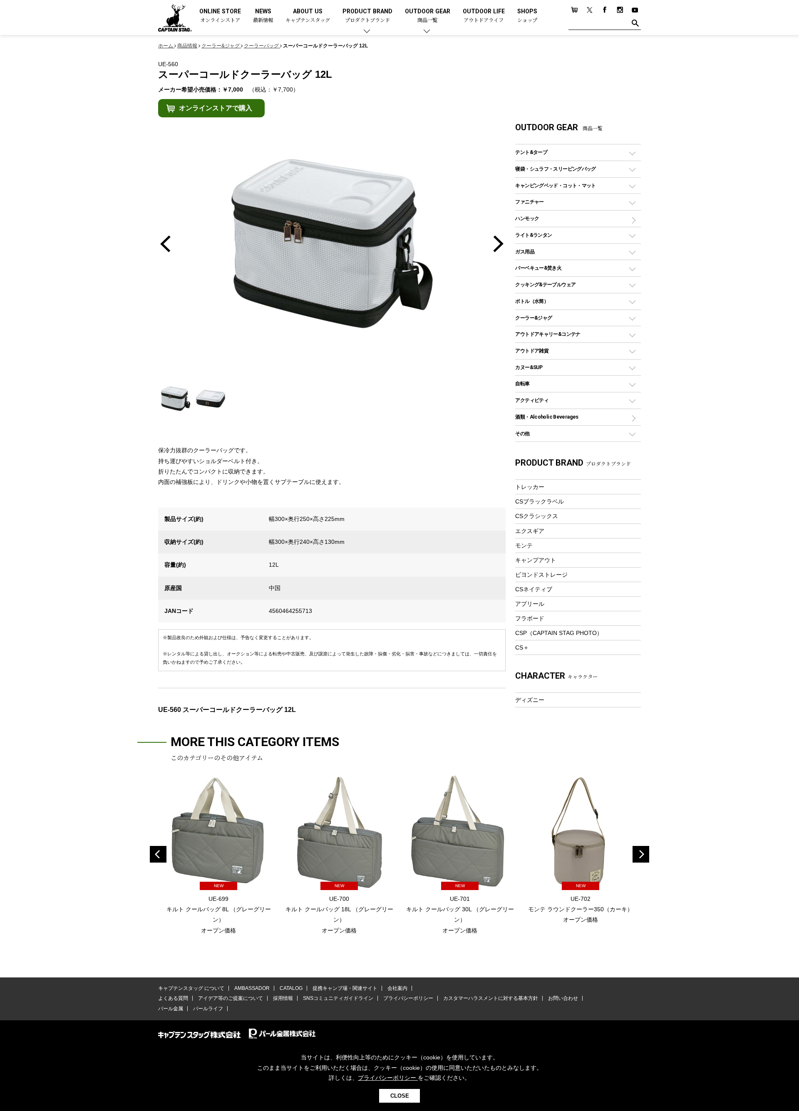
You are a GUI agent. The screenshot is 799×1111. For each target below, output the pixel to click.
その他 (522, 433)
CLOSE (399, 1096)
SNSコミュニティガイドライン (338, 998)
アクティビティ (531, 400)
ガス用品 (524, 251)
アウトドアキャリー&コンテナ (547, 334)
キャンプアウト (535, 560)
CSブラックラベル (539, 501)
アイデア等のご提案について (230, 998)
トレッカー (529, 487)
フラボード (529, 618)
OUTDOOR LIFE (484, 16)
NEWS (263, 16)
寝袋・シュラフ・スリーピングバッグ (555, 169)
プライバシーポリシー (408, 998)
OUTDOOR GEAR (427, 16)
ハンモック (527, 218)
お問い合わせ (563, 998)
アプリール (529, 603)
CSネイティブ (533, 589)
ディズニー (529, 700)
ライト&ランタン (533, 235)
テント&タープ (531, 152)
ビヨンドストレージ (541, 574)
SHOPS (527, 16)
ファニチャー (529, 201)
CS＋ (522, 647)
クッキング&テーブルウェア (545, 284)
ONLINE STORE (220, 16)
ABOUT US (307, 16)
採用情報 (283, 998)
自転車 (522, 383)
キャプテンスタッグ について (191, 988)
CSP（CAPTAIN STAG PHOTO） (559, 633)
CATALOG (291, 988)
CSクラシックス (536, 516)
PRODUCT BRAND (367, 16)
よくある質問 (173, 998)
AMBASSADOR (252, 988)
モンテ (524, 545)
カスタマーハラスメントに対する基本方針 (490, 998)
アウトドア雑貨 (531, 350)
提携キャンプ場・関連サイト (345, 988)
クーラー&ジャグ (533, 318)
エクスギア (529, 531)
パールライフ (208, 1009)
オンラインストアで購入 (215, 108)
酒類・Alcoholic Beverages (546, 417)
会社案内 (397, 988)
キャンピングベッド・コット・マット (555, 185)
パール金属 (170, 1009)
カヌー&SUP (528, 367)
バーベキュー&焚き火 (538, 268)
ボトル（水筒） (531, 301)
